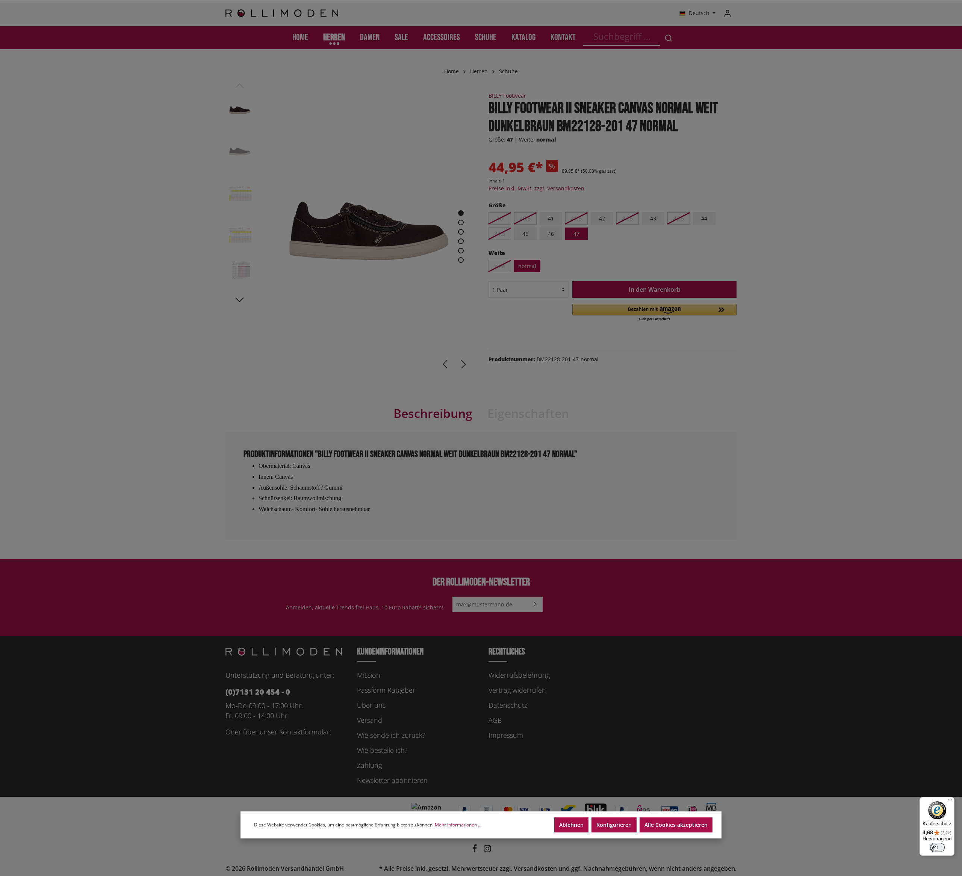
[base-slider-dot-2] (461, 222)
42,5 (627, 218)
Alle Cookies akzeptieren (676, 824)
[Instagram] (487, 850)
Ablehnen (571, 824)
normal (527, 266)
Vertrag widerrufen (517, 690)
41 (551, 218)
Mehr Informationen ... (458, 825)
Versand (369, 720)
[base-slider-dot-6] (461, 260)
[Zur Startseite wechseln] (281, 13)
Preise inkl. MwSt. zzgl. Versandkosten (536, 188)
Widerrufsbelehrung (519, 675)
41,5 (576, 218)
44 (704, 218)
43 (653, 218)
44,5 (500, 233)
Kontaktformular (304, 731)
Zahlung (369, 765)
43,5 (678, 218)
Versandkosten (535, 868)
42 (602, 218)
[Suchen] (668, 37)
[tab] (433, 413)
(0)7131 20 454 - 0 (257, 692)
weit (500, 266)
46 (551, 233)
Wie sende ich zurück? (391, 735)
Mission (368, 675)
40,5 (525, 218)
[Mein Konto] (727, 13)
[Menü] (949, 801)
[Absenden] (535, 604)
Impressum (506, 735)
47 (576, 233)
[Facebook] (475, 850)
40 (500, 218)
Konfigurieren (614, 824)
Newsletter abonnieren (392, 780)
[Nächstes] (463, 364)
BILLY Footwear (507, 95)
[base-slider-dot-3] (461, 232)
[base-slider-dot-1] (461, 213)
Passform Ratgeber (386, 690)
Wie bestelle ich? (382, 750)
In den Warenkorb (655, 289)
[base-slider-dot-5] (461, 250)
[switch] (937, 847)
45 (525, 233)
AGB (495, 720)
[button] (654, 313)
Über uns (371, 705)
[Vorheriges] (445, 364)
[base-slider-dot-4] (461, 241)
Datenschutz (508, 705)
